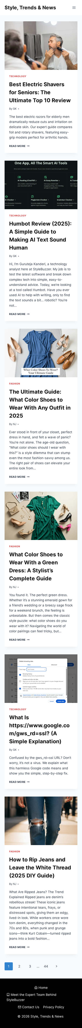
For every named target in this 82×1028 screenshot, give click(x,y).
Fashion (14, 383)
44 (46, 966)
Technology (18, 76)
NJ (14, 424)
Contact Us (30, 1007)
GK (15, 108)
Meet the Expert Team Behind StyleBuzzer (31, 997)
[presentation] (41, 45)
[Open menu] (73, 7)
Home (43, 988)
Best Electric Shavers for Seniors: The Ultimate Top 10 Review (40, 92)
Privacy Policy (53, 1007)
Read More (19, 146)
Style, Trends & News (47, 1016)
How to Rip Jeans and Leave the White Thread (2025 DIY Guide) (40, 867)
